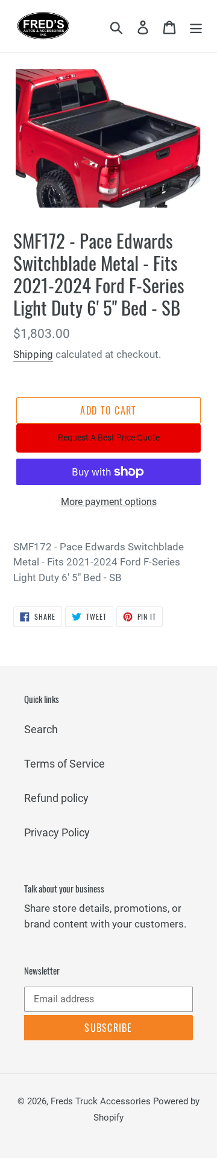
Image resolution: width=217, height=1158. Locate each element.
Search (41, 729)
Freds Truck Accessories (102, 1101)
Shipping (33, 354)
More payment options (109, 501)
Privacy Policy (57, 832)
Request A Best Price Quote (109, 437)
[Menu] (196, 26)
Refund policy (56, 798)
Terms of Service (64, 763)
